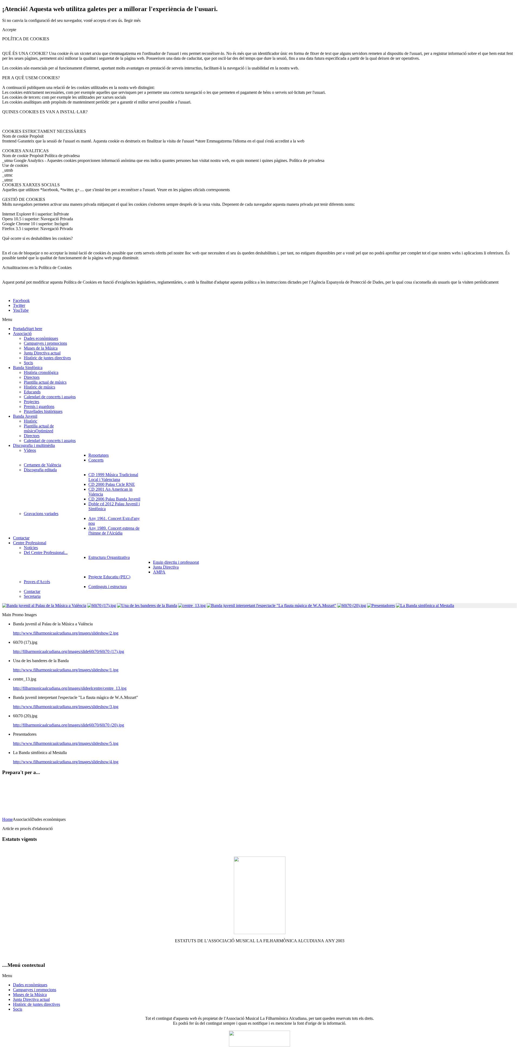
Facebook (21, 300)
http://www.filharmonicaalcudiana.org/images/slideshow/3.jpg (65, 706)
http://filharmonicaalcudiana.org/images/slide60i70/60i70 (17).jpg (68, 651)
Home (7, 819)
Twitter (19, 305)
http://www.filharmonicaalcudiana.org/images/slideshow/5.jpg (65, 743)
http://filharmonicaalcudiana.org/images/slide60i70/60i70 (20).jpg (68, 725)
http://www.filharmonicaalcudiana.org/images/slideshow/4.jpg (65, 761)
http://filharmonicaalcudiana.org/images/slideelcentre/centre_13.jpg (70, 688)
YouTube (21, 310)
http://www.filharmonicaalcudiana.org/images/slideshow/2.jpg (65, 633)
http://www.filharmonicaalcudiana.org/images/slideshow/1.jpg (65, 670)
